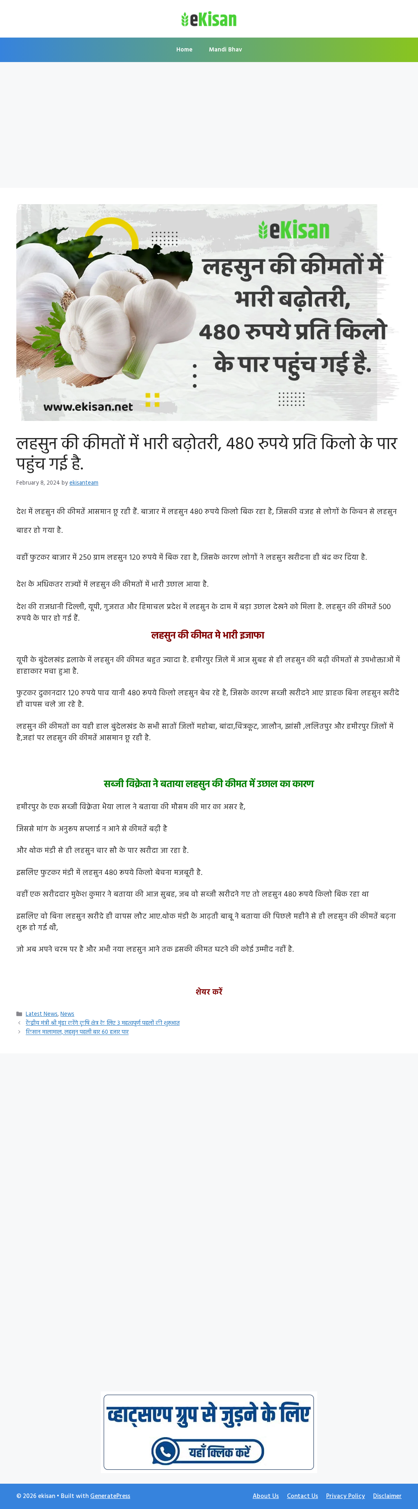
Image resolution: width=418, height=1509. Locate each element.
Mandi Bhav (225, 50)
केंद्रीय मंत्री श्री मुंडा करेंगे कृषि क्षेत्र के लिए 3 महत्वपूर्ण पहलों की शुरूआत (103, 1023)
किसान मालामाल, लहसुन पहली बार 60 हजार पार (77, 1032)
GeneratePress (110, 1496)
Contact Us (302, 1496)
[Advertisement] (209, 127)
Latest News (42, 1014)
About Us (266, 1496)
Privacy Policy (345, 1496)
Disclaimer (387, 1496)
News (67, 1014)
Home (184, 50)
